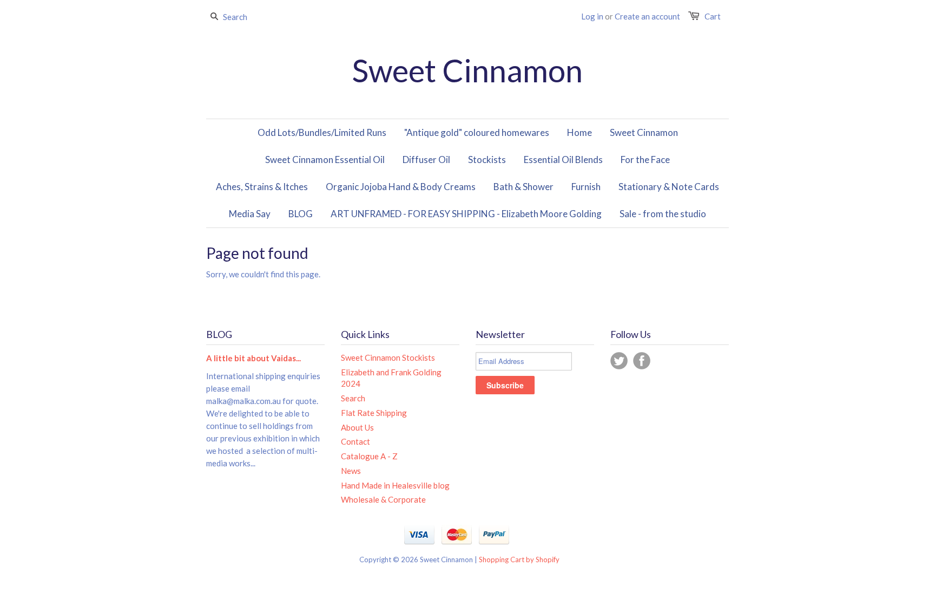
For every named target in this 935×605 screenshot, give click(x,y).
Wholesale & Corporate (383, 499)
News (351, 471)
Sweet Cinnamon (467, 70)
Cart (712, 16)
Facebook (641, 360)
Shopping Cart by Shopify (519, 559)
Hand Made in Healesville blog (395, 485)
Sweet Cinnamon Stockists (388, 357)
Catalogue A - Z (369, 456)
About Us (357, 427)
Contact (355, 441)
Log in (592, 16)
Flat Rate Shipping (374, 413)
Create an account (647, 16)
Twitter (619, 360)
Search (353, 398)
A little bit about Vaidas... (253, 358)
